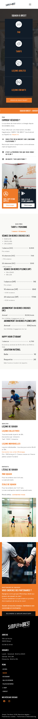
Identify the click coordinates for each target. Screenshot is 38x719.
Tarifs (19, 51)
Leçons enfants (19, 90)
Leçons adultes (19, 70)
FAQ (18, 32)
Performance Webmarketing (26, 717)
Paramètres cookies (8, 717)
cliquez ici (15, 134)
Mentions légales (23, 715)
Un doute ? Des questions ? (16, 159)
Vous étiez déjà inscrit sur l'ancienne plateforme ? (20, 140)
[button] (19, 140)
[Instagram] (9, 701)
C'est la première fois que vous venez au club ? (20, 153)
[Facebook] (4, 701)
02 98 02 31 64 (7, 645)
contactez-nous (18, 495)
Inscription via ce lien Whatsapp (13, 452)
